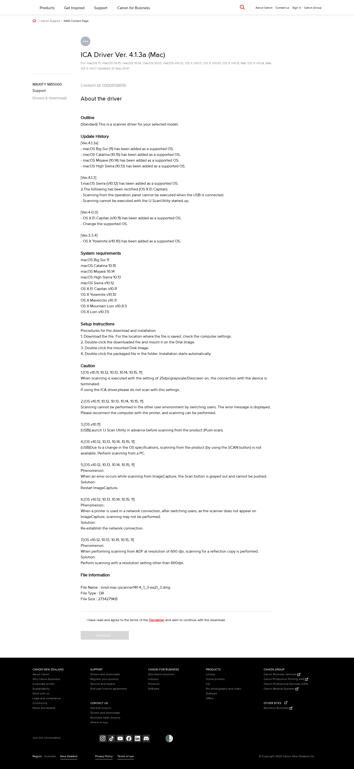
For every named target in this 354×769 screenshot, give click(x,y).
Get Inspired (74, 8)
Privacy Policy (104, 756)
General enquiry (100, 708)
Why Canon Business (46, 679)
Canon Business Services (280, 674)
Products (47, 8)
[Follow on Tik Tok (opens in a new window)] (111, 739)
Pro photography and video (223, 689)
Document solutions (161, 674)
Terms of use (125, 756)
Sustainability (41, 689)
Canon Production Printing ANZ (284, 679)
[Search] (242, 7)
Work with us (41, 693)
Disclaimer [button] (156, 620)
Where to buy (99, 722)
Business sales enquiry (105, 717)
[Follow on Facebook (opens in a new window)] (129, 739)
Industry (153, 679)
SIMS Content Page (76, 21)
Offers (210, 698)
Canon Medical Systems (279, 689)
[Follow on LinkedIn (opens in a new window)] (137, 739)
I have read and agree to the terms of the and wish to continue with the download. (156, 620)
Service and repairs (102, 684)
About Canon (41, 674)
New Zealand (68, 756)
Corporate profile (43, 684)
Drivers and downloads (105, 674)
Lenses (210, 674)
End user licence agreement (108, 689)
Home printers (215, 679)
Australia (50, 756)
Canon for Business (133, 8)
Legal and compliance (47, 698)
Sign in (296, 8)
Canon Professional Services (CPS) (286, 684)
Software (153, 689)
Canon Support (50, 21)
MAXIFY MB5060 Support (47, 87)
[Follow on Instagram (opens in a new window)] (103, 739)
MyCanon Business (276, 708)
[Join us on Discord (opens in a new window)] (146, 739)
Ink (208, 684)
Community (40, 703)
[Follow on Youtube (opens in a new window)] (120, 739)
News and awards (44, 708)
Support (100, 8)
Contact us (282, 8)
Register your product (104, 679)
